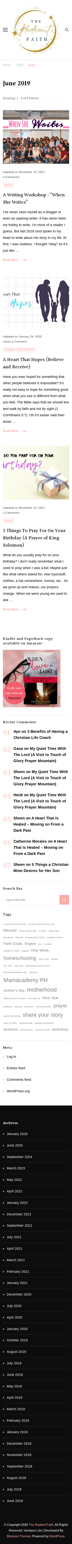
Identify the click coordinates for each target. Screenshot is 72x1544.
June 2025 (15, 1145)
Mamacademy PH (25, 980)
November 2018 (19, 1455)
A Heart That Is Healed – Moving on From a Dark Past (38, 824)
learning (33, 972)
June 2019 (15, 1375)
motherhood (42, 989)
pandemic (7, 1006)
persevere (29, 1006)
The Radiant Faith (41, 1524)
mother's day (14, 990)
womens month (43, 1030)
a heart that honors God (14, 924)
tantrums (10, 1029)
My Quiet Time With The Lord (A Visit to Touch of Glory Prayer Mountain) (39, 754)
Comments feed (19, 1080)
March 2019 (16, 1409)
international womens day (15, 972)
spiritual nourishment (44, 1023)
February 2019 (18, 1420)
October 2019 (17, 1340)
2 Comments (11, 512)
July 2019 (14, 1363)
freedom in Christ (11, 951)
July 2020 (14, 1306)
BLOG (9, 185)
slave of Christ (10, 1023)
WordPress (57, 1536)
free (40, 944)
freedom (48, 944)
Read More (11, 260)
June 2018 (15, 1501)
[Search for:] (31, 900)
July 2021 (14, 1237)
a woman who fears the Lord (41, 924)
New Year (51, 998)
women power (26, 1030)
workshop (60, 1029)
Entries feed (16, 1068)
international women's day (38, 966)
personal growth (43, 1006)
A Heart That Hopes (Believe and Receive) (33, 363)
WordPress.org (18, 1091)
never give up (34, 998)
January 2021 (17, 1283)
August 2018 (16, 1478)
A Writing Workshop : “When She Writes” (34, 198)
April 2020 (14, 1317)
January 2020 (17, 1329)
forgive (30, 944)
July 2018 (14, 1489)
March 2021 (16, 1260)
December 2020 (19, 1294)
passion (18, 1006)
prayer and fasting (11, 1016)
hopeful (54, 959)
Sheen (19, 772)
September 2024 (19, 1157)
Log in (11, 1057)
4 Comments (11, 176)
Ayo (16, 731)
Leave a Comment (15, 341)
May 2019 (14, 1386)
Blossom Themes (19, 1536)
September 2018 (19, 1466)
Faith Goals (12, 944)
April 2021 (14, 1248)
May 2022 (14, 1180)
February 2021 (18, 1271)
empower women (55, 937)
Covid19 (42, 931)
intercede (19, 966)
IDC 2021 (7, 966)
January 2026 (17, 1134)
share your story (43, 1015)
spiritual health (25, 1023)
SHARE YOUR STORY (19, 349)
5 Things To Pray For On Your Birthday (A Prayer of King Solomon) (34, 538)
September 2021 (19, 1225)
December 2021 (19, 1214)
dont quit (19, 937)
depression (54, 931)
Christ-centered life (27, 931)
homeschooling (19, 958)
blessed (10, 930)
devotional (8, 937)
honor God (44, 959)
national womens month (14, 998)
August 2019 (16, 1352)
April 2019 (14, 1397)
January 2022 (17, 1203)
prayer (60, 1005)
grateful (25, 951)
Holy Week (40, 950)
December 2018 (19, 1443)
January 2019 (17, 1432)
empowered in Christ (35, 937)
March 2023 (16, 1168)
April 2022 (14, 1191)
